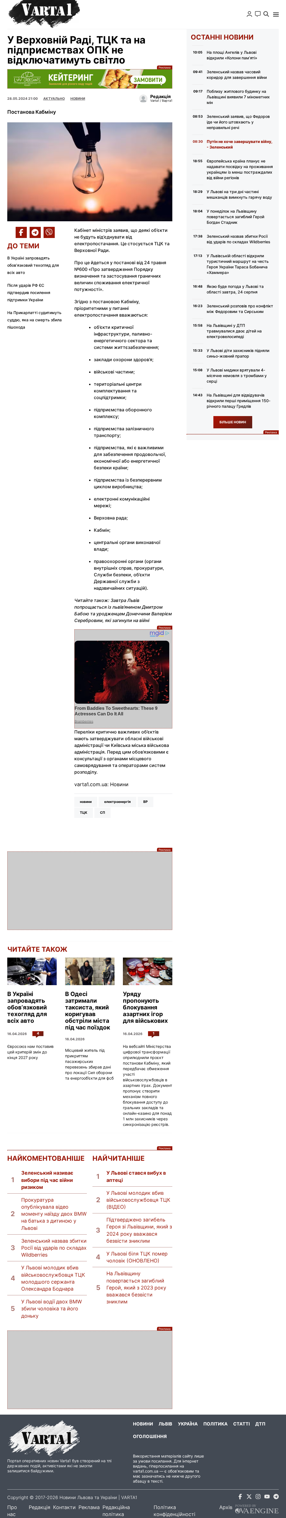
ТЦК (83, 812)
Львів (165, 1424)
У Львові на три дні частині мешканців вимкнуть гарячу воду (239, 194)
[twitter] (249, 1497)
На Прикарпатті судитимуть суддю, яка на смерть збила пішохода (34, 319)
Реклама (90, 79)
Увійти (249, 14)
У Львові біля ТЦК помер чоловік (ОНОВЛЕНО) (137, 1257)
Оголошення (150, 1436)
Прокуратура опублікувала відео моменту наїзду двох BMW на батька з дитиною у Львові (54, 1214)
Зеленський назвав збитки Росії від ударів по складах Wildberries (54, 1248)
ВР (145, 802)
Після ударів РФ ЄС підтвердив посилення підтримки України (28, 292)
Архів (225, 1507)
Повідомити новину (258, 14)
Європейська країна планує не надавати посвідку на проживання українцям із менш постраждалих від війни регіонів (240, 169)
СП (102, 812)
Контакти (64, 1507)
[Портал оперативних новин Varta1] (43, 14)
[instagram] (258, 1497)
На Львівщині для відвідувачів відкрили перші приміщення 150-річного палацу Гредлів (238, 401)
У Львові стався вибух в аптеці (136, 1176)
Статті (241, 1424)
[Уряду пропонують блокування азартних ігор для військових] (147, 971)
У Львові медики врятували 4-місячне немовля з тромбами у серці (237, 375)
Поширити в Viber (49, 232)
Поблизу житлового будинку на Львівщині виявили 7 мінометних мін (238, 97)
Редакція (39, 1507)
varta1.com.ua (145, 1471)
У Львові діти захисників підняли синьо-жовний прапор (238, 353)
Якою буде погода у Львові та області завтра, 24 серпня (235, 289)
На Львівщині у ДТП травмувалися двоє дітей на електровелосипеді (234, 331)
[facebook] (240, 1497)
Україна (188, 1424)
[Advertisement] (90, 891)
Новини (77, 98)
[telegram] (276, 1497)
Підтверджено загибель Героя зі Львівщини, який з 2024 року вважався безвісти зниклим (139, 1230)
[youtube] (267, 1497)
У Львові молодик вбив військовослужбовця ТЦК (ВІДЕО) (138, 1200)
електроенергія (117, 802)
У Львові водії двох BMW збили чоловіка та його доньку (51, 1308)
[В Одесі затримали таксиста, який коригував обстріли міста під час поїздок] (90, 971)
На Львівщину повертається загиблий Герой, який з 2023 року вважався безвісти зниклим (136, 1288)
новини (86, 802)
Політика (215, 1424)
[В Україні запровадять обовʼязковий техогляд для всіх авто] (32, 971)
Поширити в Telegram (35, 232)
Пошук (266, 14)
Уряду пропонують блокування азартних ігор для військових (145, 1007)
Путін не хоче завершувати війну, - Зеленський (239, 144)
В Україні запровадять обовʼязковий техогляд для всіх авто (33, 265)
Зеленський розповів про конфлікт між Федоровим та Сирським (240, 308)
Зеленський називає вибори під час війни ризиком (47, 1180)
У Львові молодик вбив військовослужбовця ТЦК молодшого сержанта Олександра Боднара (53, 1278)
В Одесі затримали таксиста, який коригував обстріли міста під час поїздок (87, 1011)
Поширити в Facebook (21, 232)
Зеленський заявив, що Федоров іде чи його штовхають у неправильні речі (238, 122)
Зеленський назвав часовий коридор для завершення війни (237, 74)
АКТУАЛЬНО (54, 98)
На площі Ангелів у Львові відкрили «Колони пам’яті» (232, 55)
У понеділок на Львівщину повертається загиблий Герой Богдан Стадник (235, 217)
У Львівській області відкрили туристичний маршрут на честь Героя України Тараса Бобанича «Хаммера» (238, 264)
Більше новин (233, 422)
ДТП (260, 1424)
